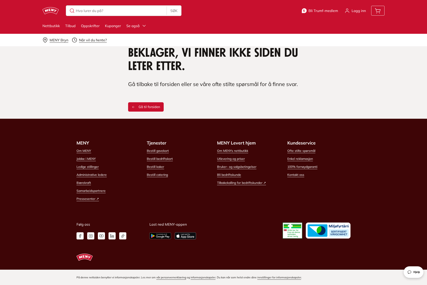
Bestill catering (157, 175)
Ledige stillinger (88, 167)
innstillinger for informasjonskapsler (279, 277)
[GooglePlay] (160, 235)
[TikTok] (122, 235)
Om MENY (84, 151)
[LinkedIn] (112, 235)
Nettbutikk (51, 26)
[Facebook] (80, 235)
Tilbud (70, 26)
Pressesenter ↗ (88, 199)
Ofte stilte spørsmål (301, 151)
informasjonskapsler (203, 277)
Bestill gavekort (158, 151)
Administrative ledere (92, 175)
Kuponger (113, 26)
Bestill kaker (155, 167)
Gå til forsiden (149, 107)
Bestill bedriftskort (160, 159)
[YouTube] (101, 235)
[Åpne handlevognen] (378, 11)
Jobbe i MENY (86, 159)
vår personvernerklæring (171, 277)
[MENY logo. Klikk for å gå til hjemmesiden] (50, 10)
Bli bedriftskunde (229, 175)
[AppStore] (185, 235)
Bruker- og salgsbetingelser (236, 167)
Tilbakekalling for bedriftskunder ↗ (241, 183)
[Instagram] (90, 235)
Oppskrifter (90, 26)
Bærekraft (84, 183)
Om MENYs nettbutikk (232, 151)
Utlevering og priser (231, 159)
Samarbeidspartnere (91, 191)
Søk (173, 10)
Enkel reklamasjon (300, 159)
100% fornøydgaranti (302, 167)
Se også (133, 26)
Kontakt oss (295, 175)
